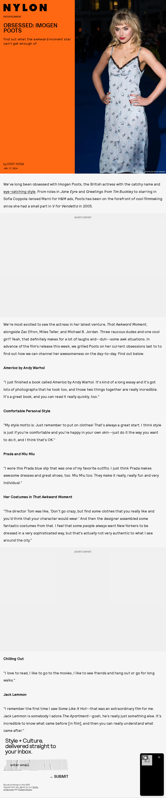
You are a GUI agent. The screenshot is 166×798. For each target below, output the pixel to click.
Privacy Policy (25, 789)
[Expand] (144, 757)
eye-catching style (19, 191)
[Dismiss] (159, 757)
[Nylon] (25, 7)
